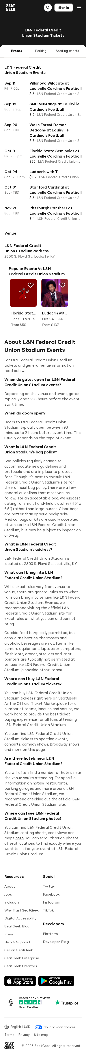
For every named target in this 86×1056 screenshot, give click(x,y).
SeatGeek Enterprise (21, 958)
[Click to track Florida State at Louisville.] (30, 285)
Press (8, 934)
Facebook (51, 894)
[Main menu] (79, 7)
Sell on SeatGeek (18, 950)
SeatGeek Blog (17, 926)
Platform (50, 933)
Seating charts (67, 51)
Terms (9, 1035)
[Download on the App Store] (20, 981)
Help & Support (17, 942)
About (9, 886)
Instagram (51, 902)
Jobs (8, 894)
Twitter (49, 886)
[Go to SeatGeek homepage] (10, 8)
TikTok (48, 910)
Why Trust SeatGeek (21, 910)
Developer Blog (56, 941)
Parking (41, 51)
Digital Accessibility (20, 918)
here (19, 838)
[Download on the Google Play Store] (56, 981)
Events (16, 51)
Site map (41, 1035)
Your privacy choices (59, 1027)
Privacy (24, 1035)
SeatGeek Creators (20, 966)
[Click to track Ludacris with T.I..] (62, 285)
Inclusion (11, 902)
